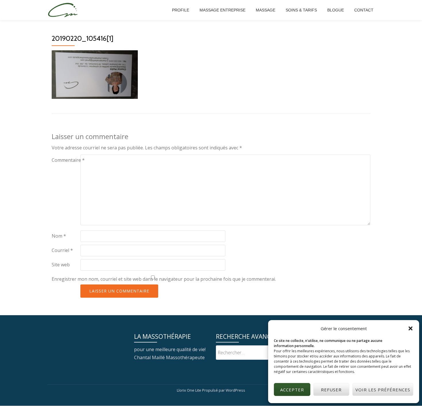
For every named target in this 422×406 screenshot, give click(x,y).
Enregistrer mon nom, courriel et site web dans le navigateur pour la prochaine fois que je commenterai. (164, 279)
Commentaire (68, 160)
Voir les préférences (382, 389)
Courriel (62, 250)
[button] (410, 328)
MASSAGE (265, 10)
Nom (59, 236)
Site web (61, 264)
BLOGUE (335, 10)
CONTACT (363, 10)
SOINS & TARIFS (301, 10)
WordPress (235, 390)
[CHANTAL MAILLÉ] (63, 10)
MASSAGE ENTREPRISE (222, 10)
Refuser (331, 389)
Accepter (292, 389)
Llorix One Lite (189, 390)
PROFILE (180, 10)
